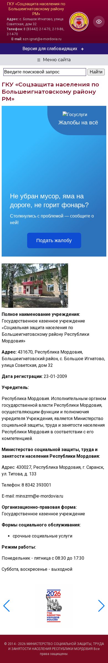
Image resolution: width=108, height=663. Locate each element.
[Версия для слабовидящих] (99, 21)
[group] (54, 606)
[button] (101, 606)
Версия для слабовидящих (49, 48)
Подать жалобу (54, 240)
